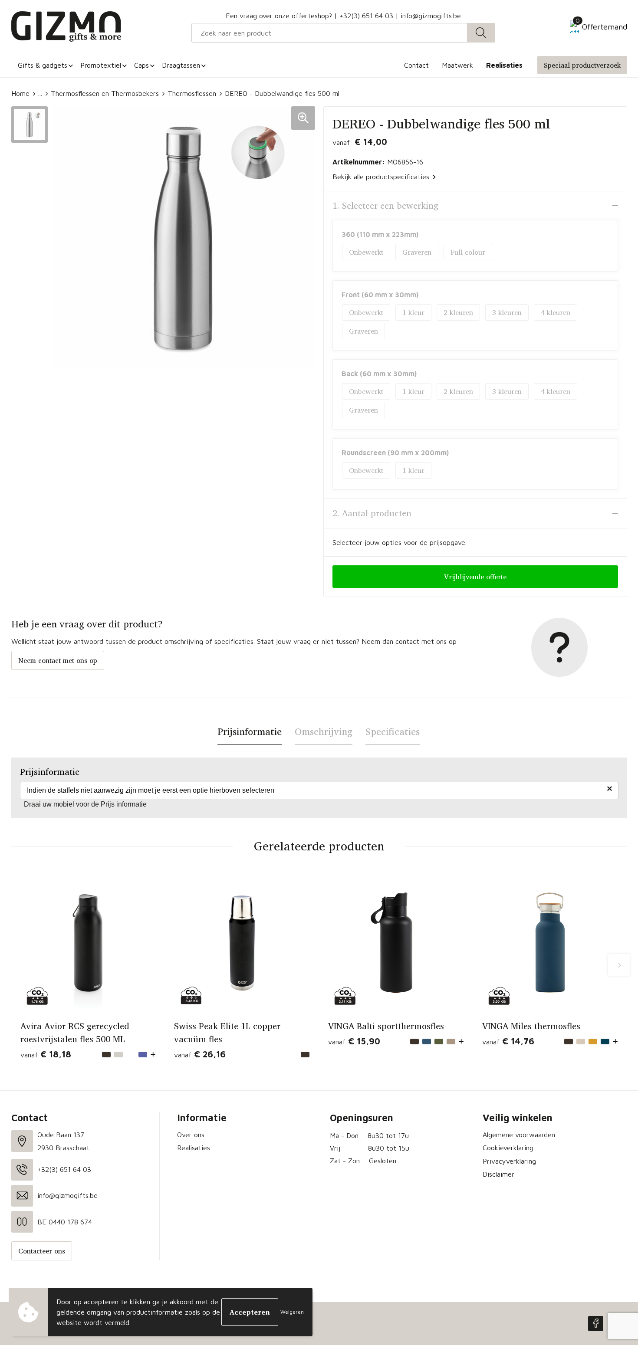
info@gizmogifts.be (431, 16)
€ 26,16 (200, 1054)
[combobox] (329, 33)
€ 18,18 (45, 1054)
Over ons (190, 1134)
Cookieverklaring (508, 1147)
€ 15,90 (354, 1041)
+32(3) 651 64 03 (366, 16)
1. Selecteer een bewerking (385, 205)
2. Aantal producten (371, 513)
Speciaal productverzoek (582, 65)
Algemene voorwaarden (519, 1134)
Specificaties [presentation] (392, 731)
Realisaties (193, 1147)
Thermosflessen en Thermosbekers (105, 93)
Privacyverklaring (509, 1161)
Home (20, 93)
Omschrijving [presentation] (323, 731)
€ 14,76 (508, 1041)
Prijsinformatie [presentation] (249, 731)
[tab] (249, 732)
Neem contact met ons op (57, 660)
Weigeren (292, 1312)
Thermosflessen (192, 93)
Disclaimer (498, 1174)
